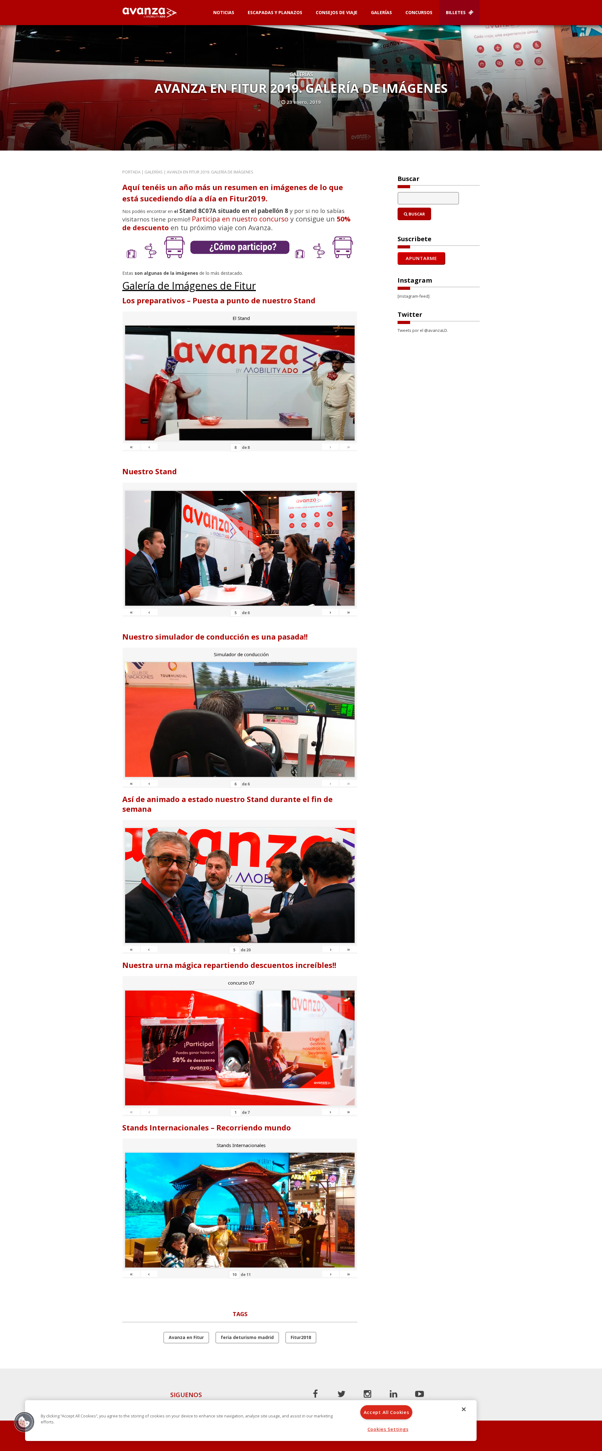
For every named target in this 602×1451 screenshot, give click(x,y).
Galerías (381, 12)
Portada (131, 172)
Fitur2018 (301, 1337)
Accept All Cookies (386, 1412)
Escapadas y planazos (275, 12)
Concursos (418, 12)
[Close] (464, 1409)
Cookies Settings (388, 1429)
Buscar (416, 214)
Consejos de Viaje (336, 12)
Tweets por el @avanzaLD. (423, 330)
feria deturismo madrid (247, 1337)
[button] (24, 1422)
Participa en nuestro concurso (240, 218)
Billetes (456, 12)
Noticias (223, 12)
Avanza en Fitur (186, 1337)
